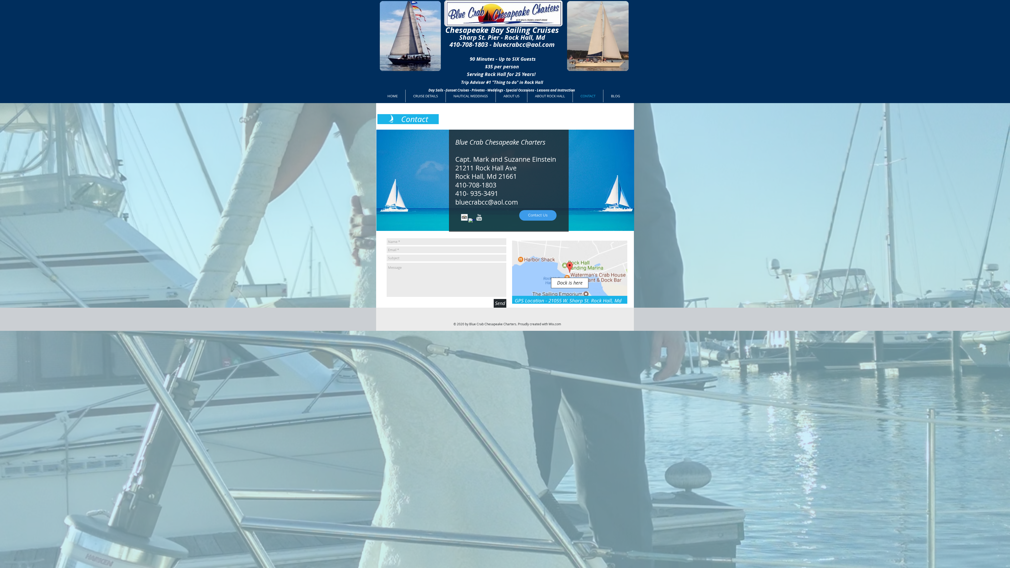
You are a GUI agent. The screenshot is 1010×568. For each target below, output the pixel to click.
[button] (569, 283)
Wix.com (555, 324)
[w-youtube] (479, 217)
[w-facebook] (471, 221)
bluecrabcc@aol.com (524, 44)
